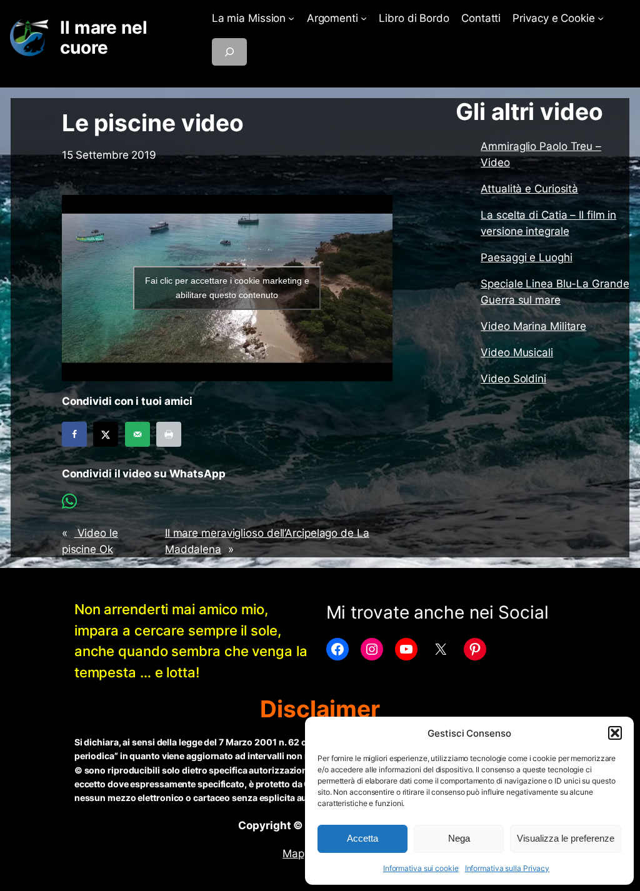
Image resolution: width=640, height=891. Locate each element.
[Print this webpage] (168, 434)
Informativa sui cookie (421, 868)
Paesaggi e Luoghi (526, 257)
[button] (615, 733)
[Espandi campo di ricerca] (229, 52)
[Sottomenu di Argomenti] (364, 18)
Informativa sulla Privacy (507, 868)
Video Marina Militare (533, 326)
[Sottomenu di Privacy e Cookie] (601, 18)
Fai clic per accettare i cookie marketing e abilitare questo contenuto (227, 288)
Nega (459, 838)
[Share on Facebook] (74, 434)
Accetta (362, 838)
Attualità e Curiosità (529, 188)
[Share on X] (105, 434)
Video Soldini (513, 378)
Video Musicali (517, 352)
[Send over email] (137, 434)
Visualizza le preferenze (565, 838)
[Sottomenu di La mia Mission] (291, 18)
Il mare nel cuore (104, 37)
